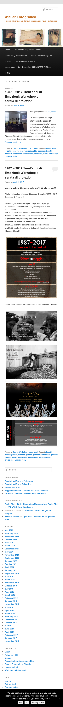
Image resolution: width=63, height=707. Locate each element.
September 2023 (12, 558)
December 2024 (12, 548)
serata (45, 153)
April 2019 (9, 591)
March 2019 (10, 594)
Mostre (8, 658)
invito (14, 457)
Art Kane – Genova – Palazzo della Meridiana (25, 493)
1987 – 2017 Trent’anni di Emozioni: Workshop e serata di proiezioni (23, 96)
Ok (20, 702)
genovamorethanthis (28, 151)
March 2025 (10, 545)
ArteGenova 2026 (12, 487)
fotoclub (8, 151)
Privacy (8, 61)
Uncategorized (11, 667)
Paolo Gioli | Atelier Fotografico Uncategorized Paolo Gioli (31, 504)
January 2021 (11, 570)
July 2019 (9, 588)
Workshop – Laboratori (15, 670)
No (27, 702)
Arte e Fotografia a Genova (16, 55)
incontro (8, 153)
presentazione (45, 457)
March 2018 (10, 613)
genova (15, 151)
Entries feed (10, 684)
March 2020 (10, 579)
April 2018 (9, 610)
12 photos (52, 111)
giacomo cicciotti (45, 151)
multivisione (28, 153)
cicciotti (48, 452)
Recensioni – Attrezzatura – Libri (19, 661)
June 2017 (9, 628)
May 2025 (9, 542)
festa (54, 148)
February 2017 (11, 635)
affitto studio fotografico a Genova (28, 49)
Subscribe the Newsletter (26, 61)
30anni (48, 148)
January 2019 (11, 601)
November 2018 (12, 604)
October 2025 (11, 539)
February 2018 (11, 616)
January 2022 (11, 561)
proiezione (38, 153)
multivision (17, 153)
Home (7, 49)
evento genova (11, 454)
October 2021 (11, 564)
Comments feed (12, 687)
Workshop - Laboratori (28, 148)
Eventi (15, 148)
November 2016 (12, 641)
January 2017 (11, 638)
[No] (59, 698)
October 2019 (11, 585)
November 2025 (12, 536)
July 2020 (9, 576)
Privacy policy (38, 702)
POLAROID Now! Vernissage (20, 507)
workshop (53, 153)
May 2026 (9, 530)
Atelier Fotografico (20, 16)
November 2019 (12, 582)
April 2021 (9, 567)
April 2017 (9, 631)
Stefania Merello (12, 516)
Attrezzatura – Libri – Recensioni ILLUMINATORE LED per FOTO (28, 70)
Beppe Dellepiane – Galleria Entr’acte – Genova (26, 490)
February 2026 (11, 533)
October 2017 (11, 622)
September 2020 (12, 573)
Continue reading (13, 142)
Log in (8, 681)
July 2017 (9, 625)
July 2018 (9, 607)
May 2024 (9, 551)
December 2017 (12, 619)
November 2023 (12, 554)
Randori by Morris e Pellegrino (19, 481)
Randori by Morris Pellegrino (18, 484)
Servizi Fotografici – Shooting (18, 664)
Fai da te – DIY (11, 655)
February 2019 (11, 598)
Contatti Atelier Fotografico (41, 55)
